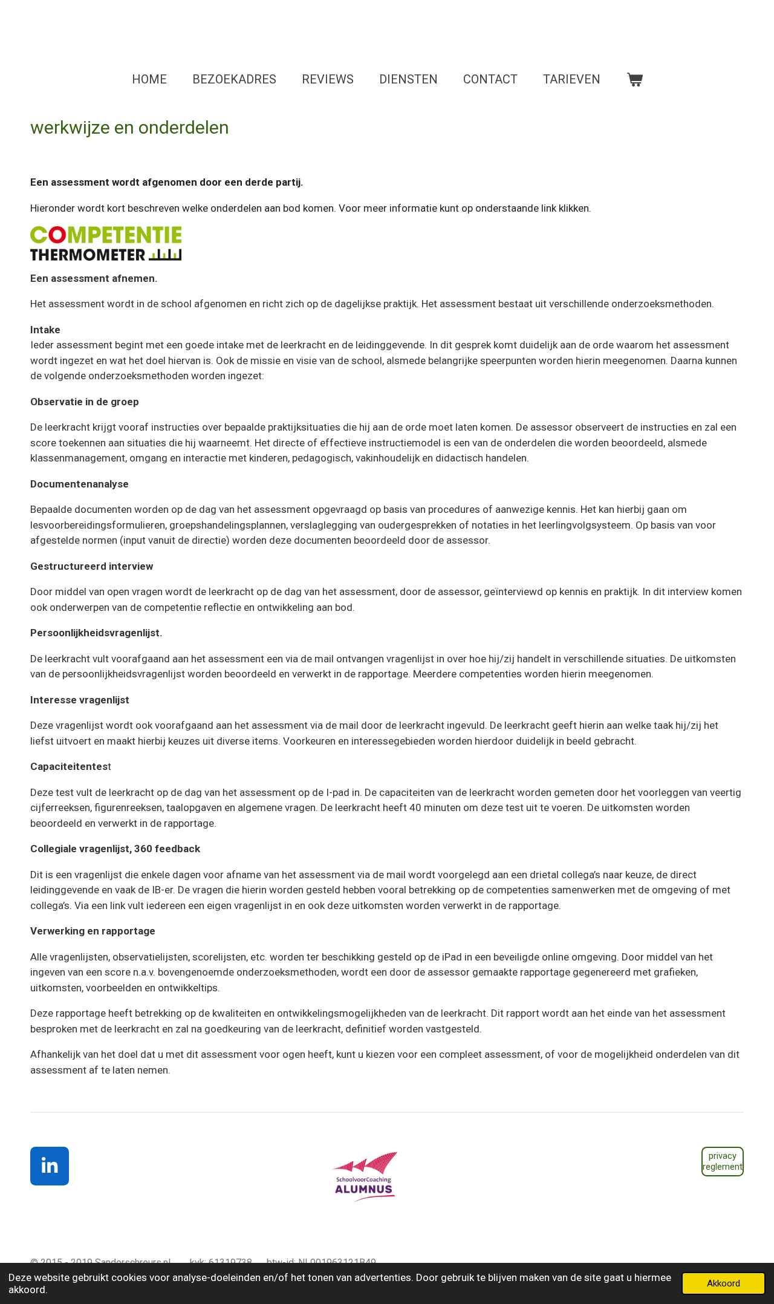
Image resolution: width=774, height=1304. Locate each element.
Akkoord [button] (723, 1283)
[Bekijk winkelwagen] (634, 79)
